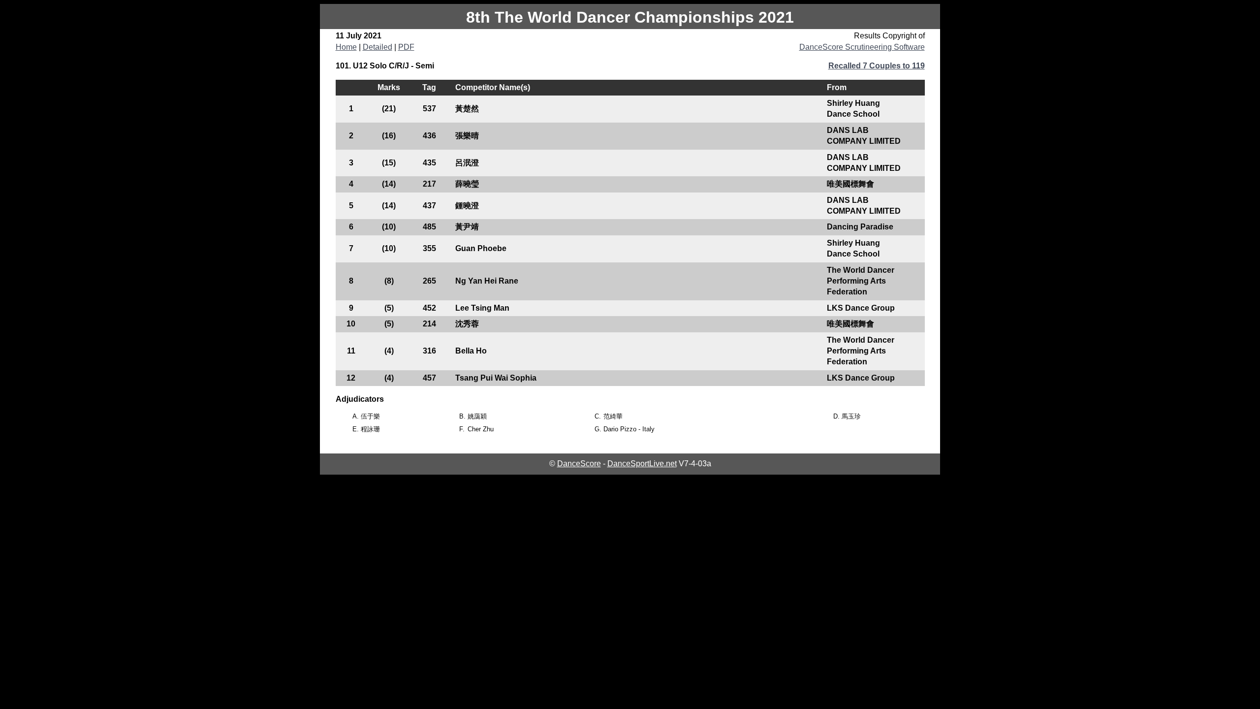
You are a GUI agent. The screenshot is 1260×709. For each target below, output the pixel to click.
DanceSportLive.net (642, 463)
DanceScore (579, 463)
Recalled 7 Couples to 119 (876, 66)
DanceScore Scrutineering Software (862, 47)
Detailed (377, 47)
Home (346, 47)
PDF (406, 47)
